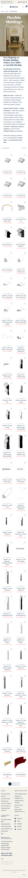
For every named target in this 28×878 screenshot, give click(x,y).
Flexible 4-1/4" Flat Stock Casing (21, 560)
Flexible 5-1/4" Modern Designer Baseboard (7, 668)
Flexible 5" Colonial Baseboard (7, 589)
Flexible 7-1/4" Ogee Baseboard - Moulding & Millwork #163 (21, 723)
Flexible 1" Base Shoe (7, 270)
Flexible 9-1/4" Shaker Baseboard (21, 750)
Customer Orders (5, 798)
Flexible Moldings (13, 11)
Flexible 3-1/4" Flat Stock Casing (21, 480)
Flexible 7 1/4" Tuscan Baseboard (20, 667)
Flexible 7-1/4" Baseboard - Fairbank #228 (20, 695)
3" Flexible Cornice (7, 172)
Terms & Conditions (6, 803)
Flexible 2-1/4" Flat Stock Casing (7, 375)
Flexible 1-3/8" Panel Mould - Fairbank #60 (20, 321)
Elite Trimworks (7, 170)
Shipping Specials (5, 824)
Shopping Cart (4, 801)
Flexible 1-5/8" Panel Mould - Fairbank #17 (7, 348)
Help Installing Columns (21, 794)
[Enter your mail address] (11, 862)
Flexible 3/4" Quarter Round (7, 506)
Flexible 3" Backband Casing (20, 401)
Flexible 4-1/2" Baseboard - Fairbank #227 (20, 534)
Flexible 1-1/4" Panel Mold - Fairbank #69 (7, 296)
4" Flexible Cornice (21, 172)
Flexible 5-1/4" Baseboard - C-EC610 (7, 640)
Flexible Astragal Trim (20, 774)
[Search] (23, 7)
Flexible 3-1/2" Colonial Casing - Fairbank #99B (20, 427)
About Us (3, 796)
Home (2, 11)
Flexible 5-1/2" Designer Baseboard (7, 614)
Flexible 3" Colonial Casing (7, 426)
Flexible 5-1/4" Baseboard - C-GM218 (21, 640)
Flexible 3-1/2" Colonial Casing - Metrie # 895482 (7, 454)
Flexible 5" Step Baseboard (21, 589)
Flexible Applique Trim (7, 775)
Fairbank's (7, 128)
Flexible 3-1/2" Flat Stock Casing (7, 480)
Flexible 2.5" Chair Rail (7, 401)
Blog (2, 833)
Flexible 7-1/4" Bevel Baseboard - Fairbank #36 (7, 722)
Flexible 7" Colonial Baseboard (7, 694)
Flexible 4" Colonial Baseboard (7, 533)
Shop (6, 11)
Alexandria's (14, 126)
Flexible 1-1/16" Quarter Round (21, 270)
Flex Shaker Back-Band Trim (20, 245)
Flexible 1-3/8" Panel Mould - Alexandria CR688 (7, 322)
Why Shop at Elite (5, 794)
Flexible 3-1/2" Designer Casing (21, 453)
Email (2, 859)
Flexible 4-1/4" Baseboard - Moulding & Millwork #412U (7, 562)
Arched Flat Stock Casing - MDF (7, 220)
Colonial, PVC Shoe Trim (21, 220)
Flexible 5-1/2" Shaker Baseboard (21, 614)
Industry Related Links (6, 828)
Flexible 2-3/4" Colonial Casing (21, 375)
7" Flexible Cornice (21, 195)
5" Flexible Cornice (7, 195)
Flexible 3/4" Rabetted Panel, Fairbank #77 (21, 507)
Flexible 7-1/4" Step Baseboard (7, 750)
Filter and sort (6, 148)
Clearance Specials (6, 826)
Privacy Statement (5, 806)
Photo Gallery (4, 831)
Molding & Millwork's (10, 131)
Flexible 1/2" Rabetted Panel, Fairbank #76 (21, 349)
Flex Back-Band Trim (7, 244)
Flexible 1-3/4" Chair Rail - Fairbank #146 (21, 296)
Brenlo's (21, 126)
